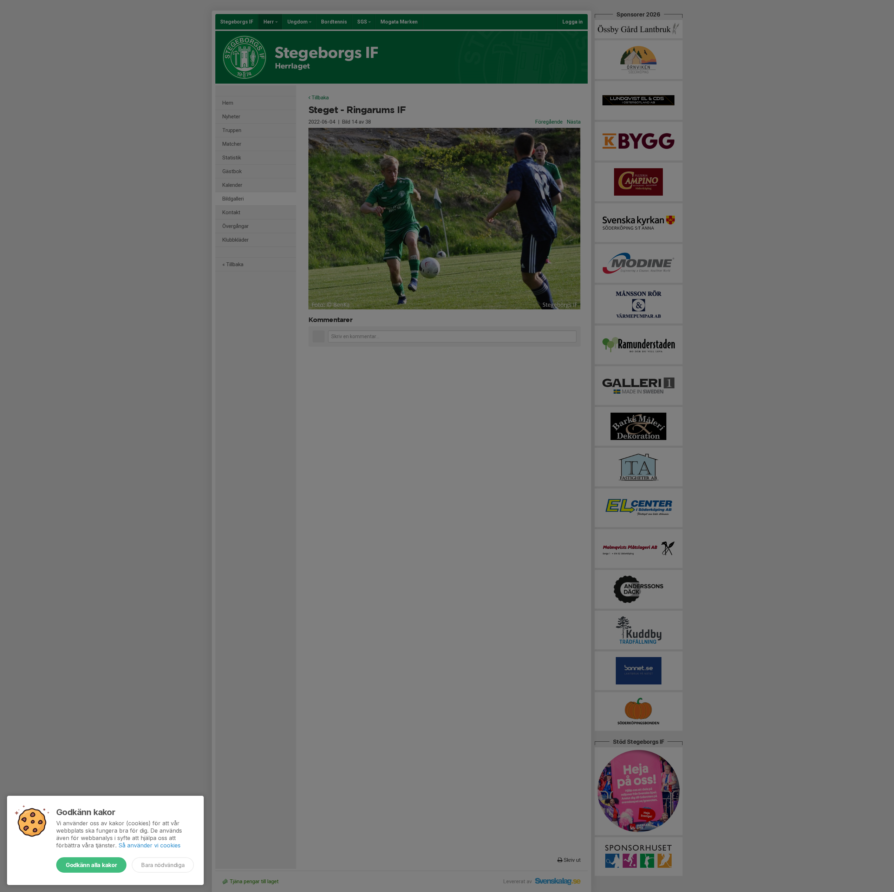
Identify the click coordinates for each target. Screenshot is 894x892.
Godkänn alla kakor (91, 864)
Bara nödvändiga (162, 864)
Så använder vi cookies (149, 845)
